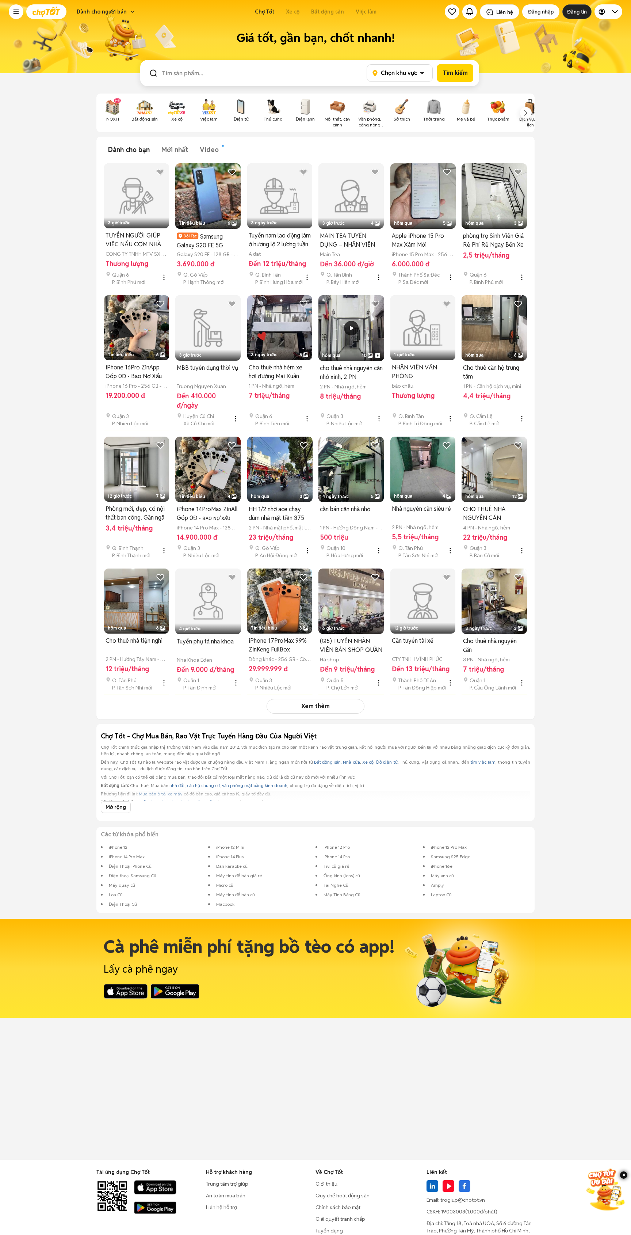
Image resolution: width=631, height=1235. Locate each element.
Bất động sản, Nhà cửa (337, 762)
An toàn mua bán (225, 1195)
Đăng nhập (541, 11)
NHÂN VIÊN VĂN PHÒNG (414, 372)
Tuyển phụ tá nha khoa (205, 641)
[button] (16, 11)
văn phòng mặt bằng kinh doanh (254, 785)
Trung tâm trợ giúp (227, 1184)
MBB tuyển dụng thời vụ (207, 368)
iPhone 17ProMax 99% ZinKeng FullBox (278, 645)
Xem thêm (315, 706)
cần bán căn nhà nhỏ (345, 509)
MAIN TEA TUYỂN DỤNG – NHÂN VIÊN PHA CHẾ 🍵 (347, 240)
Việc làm (366, 11)
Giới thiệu (326, 1184)
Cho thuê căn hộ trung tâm (491, 372)
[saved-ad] (452, 11)
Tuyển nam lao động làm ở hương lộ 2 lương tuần (280, 240)
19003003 (453, 1211)
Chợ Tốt (264, 11)
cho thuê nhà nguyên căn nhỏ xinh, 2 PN (351, 372)
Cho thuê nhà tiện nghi (134, 641)
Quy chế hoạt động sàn (343, 1195)
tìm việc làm (483, 762)
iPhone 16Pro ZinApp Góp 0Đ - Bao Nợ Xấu (134, 372)
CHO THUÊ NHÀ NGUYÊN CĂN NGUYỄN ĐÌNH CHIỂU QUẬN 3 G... (492, 513)
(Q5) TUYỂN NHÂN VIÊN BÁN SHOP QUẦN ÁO (351, 645)
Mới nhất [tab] (174, 149)
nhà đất (177, 785)
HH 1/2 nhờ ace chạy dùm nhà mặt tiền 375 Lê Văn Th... (276, 513)
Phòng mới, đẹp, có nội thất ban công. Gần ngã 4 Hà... (135, 513)
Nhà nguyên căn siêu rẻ (421, 509)
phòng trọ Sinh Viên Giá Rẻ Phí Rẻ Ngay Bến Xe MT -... (493, 240)
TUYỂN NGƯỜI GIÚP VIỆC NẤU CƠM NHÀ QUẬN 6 (133, 240)
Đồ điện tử (387, 762)
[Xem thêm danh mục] (526, 113)
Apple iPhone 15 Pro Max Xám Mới (418, 240)
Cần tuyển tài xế (412, 641)
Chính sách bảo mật (338, 1207)
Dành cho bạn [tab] (129, 149)
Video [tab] (209, 149)
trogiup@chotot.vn (462, 1200)
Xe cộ (292, 11)
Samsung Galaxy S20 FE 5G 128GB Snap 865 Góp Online (204, 241)
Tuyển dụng (329, 1230)
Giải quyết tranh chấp (340, 1219)
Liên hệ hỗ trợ (221, 1207)
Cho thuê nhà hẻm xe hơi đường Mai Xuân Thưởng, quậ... (275, 372)
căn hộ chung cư (203, 785)
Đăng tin (577, 11)
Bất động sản (327, 11)
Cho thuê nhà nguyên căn (490, 645)
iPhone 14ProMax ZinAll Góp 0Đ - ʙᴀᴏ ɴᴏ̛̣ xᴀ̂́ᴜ (207, 513)
